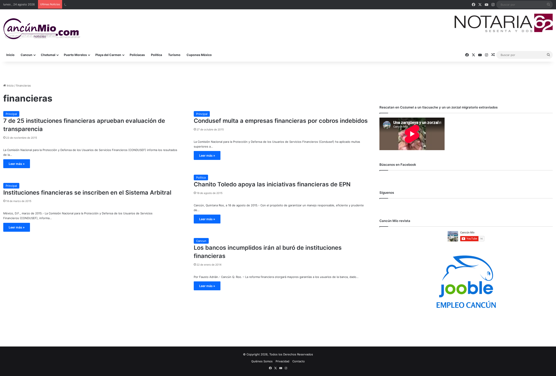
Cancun (26, 55)
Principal (11, 114)
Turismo (174, 55)
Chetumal (48, 55)
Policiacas (137, 55)
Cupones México (199, 55)
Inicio (10, 55)
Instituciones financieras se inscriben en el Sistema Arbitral (87, 192)
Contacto (298, 361)
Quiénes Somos (262, 361)
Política (156, 55)
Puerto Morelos (75, 55)
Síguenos (386, 192)
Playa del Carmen (108, 55)
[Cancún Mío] (41, 29)
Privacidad (282, 361)
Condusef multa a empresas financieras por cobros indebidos (281, 120)
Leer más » (17, 164)
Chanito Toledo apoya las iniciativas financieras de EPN (272, 184)
